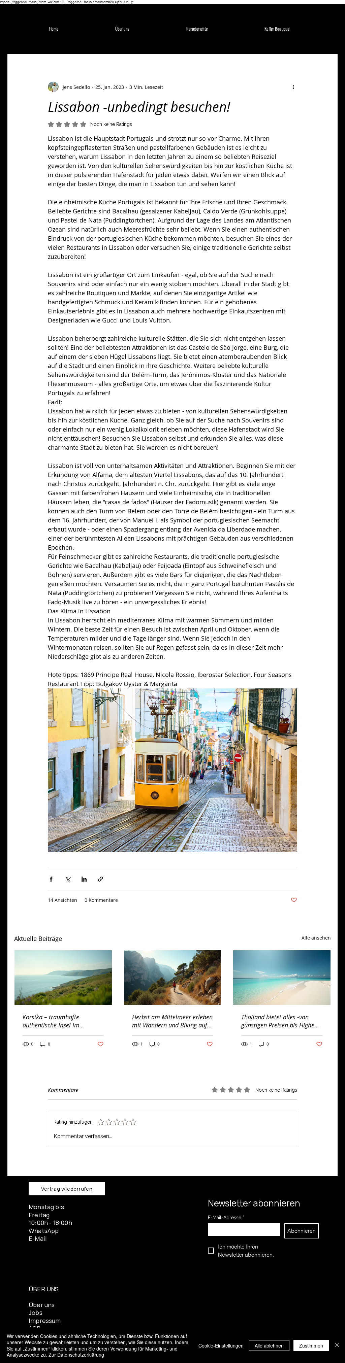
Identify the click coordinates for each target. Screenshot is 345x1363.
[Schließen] (337, 1345)
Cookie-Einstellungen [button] (221, 1345)
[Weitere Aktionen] (293, 87)
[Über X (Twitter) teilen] (67, 879)
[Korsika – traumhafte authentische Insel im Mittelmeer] (63, 977)
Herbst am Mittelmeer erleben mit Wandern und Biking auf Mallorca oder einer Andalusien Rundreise (172, 1021)
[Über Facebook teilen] (51, 879)
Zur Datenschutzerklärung (76, 1354)
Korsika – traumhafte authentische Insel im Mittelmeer (51, 1021)
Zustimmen (311, 1345)
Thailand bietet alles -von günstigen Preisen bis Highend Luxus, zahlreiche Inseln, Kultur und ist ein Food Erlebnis (281, 1021)
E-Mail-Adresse (226, 1217)
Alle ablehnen (269, 1345)
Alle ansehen (316, 937)
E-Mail (38, 1238)
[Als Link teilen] (100, 879)
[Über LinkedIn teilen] (84, 879)
